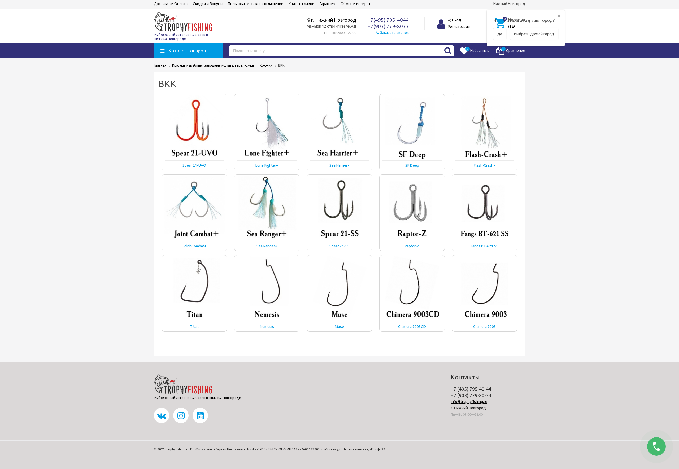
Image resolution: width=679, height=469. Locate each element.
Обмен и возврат (356, 4)
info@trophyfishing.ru (469, 402)
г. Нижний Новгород (333, 20)
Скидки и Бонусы (208, 4)
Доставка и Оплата (171, 4)
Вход (456, 20)
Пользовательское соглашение (255, 4)
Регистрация (459, 26)
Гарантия (327, 4)
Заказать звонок (394, 32)
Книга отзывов (301, 4)
